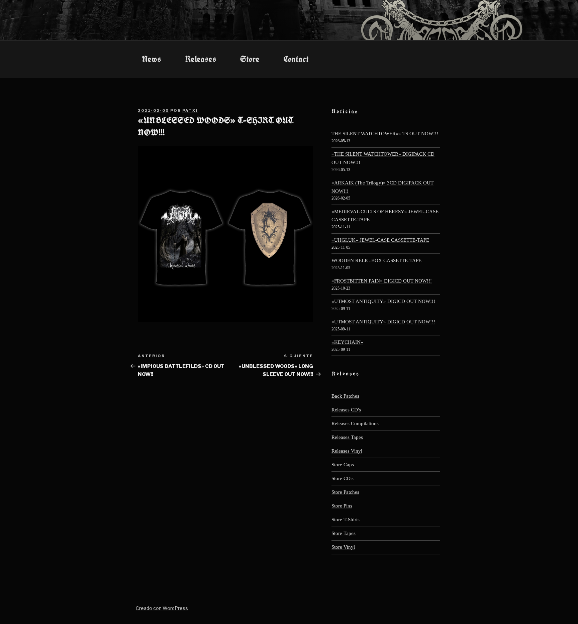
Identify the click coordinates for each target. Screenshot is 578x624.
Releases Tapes (347, 437)
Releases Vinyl (346, 451)
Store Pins (341, 506)
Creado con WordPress (162, 608)
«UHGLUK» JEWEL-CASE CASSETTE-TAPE (380, 240)
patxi (190, 110)
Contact (296, 59)
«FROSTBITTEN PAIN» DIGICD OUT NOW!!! (381, 281)
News (151, 59)
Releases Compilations (355, 423)
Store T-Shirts (345, 519)
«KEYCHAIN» (347, 342)
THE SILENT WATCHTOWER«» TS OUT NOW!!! (384, 133)
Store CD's (342, 478)
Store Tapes (343, 533)
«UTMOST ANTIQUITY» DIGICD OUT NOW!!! (383, 301)
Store (250, 59)
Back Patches (345, 396)
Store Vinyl (343, 547)
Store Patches (345, 492)
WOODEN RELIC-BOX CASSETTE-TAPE (376, 260)
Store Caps (342, 464)
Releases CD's (346, 409)
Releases (200, 59)
